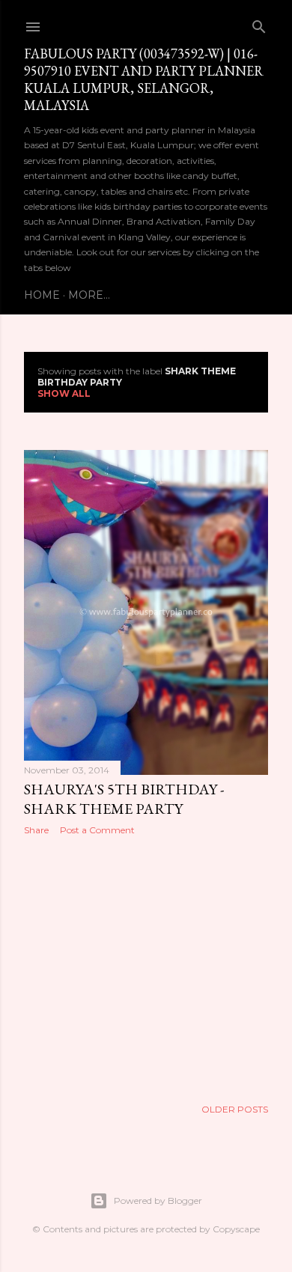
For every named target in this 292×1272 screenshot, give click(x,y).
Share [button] (36, 830)
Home (42, 295)
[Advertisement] (146, 966)
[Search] (259, 23)
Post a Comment (97, 830)
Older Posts (234, 1109)
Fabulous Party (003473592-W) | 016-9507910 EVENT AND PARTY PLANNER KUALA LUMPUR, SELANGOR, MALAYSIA (144, 79)
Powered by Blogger (158, 1200)
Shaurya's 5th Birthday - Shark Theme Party (124, 798)
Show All (64, 393)
